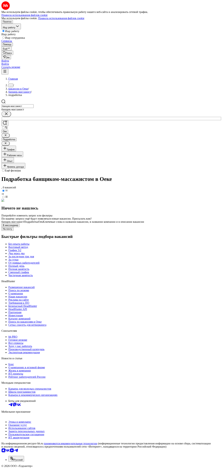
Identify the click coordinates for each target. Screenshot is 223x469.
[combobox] (17, 106)
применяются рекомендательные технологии (70, 443)
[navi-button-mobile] (4, 71)
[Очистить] (6, 114)
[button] (5, 60)
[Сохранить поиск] (4, 123)
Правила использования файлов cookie (61, 18)
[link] (7, 53)
